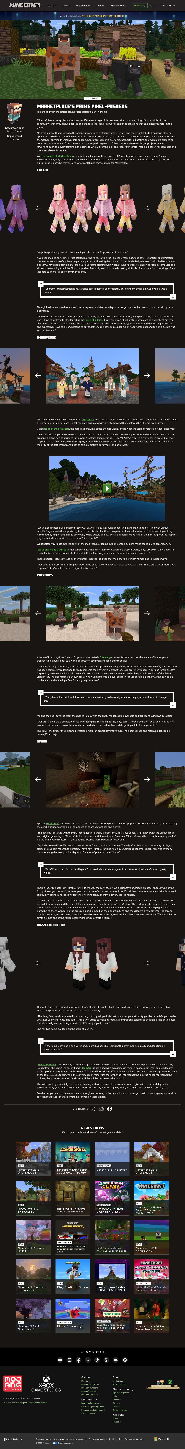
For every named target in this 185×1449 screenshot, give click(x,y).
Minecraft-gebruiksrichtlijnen (15, 1403)
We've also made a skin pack (53, 549)
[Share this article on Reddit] (101, 1109)
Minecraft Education (89, 1395)
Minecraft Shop (119, 1384)
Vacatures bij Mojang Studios (93, 1406)
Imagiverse (88, 419)
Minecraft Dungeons (89, 1388)
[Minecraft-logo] (25, 5)
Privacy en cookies (43, 1439)
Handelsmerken (115, 1439)
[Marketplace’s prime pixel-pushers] (107, 488)
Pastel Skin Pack (93, 320)
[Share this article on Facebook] (109, 1109)
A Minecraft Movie (88, 1413)
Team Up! (87, 1068)
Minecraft (85, 1381)
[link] (60, 1360)
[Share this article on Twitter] (93, 1109)
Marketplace (118, 1381)
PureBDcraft (52, 823)
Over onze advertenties (134, 1439)
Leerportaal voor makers (91, 1403)
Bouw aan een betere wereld (92, 1410)
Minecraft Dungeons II (90, 1384)
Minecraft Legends (88, 1391)
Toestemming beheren (38, 1403)
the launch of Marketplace (57, 156)
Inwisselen (117, 1422)
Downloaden (118, 1406)
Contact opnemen (120, 1410)
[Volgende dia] (147, 208)
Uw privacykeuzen (65, 1443)
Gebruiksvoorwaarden (98, 1439)
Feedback (117, 1399)
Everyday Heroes (47, 1064)
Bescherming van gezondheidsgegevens (70, 1439)
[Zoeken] (154, 5)
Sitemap (116, 1403)
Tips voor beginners (121, 1393)
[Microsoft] (161, 1439)
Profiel (115, 1418)
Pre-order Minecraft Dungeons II (103, 16)
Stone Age (105, 657)
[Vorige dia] (38, 208)
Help (115, 1396)
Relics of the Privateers (56, 428)
